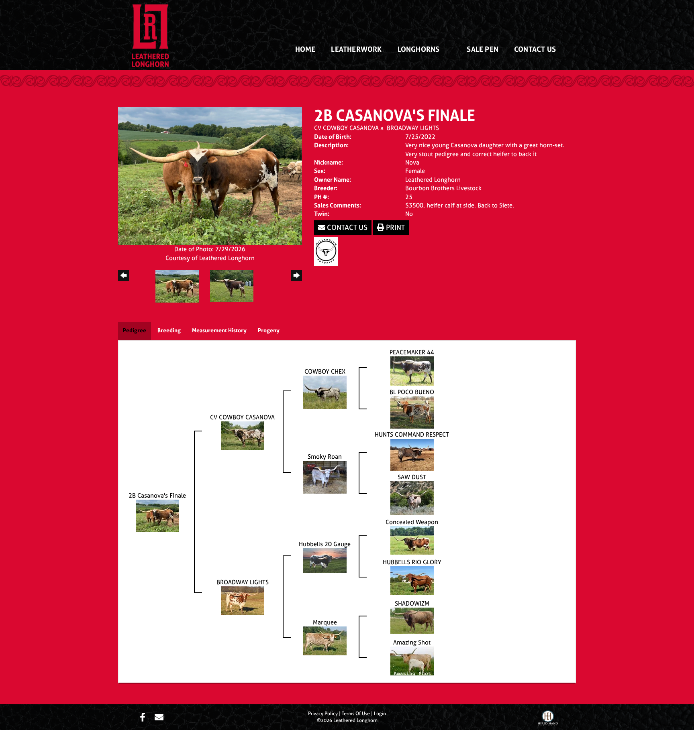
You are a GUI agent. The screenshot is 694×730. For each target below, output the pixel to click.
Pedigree (134, 330)
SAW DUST (412, 477)
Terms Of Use (356, 713)
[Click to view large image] (210, 175)
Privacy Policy (323, 713)
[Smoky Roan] (325, 476)
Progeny (269, 330)
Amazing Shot (412, 642)
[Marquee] (325, 640)
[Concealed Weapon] (412, 540)
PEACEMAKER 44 (412, 352)
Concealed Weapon (412, 522)
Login (380, 713)
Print (394, 227)
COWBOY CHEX (324, 371)
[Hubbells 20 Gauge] (325, 560)
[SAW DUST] (412, 498)
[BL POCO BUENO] (412, 412)
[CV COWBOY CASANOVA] (242, 435)
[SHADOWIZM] (412, 620)
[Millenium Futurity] (328, 250)
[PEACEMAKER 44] (412, 370)
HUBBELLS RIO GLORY (412, 562)
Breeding (169, 330)
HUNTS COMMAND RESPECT (412, 434)
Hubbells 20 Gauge (325, 544)
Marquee (325, 622)
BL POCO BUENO (412, 392)
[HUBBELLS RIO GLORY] (412, 580)
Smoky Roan (325, 456)
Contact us (346, 227)
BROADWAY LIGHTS (413, 128)
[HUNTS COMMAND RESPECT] (412, 454)
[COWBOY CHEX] (325, 392)
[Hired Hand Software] (548, 719)
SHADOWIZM (412, 603)
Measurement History (219, 330)
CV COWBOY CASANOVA (346, 128)
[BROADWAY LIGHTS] (242, 600)
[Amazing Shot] (412, 660)
